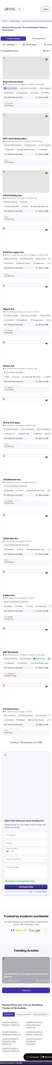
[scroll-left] (39, 930)
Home (4, 21)
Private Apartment (38, 39)
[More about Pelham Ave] (26, 356)
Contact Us (12, 1063)
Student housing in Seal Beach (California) (34, 1041)
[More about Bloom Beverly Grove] (26, 68)
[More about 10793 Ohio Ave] (26, 528)
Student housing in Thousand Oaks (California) (10, 1041)
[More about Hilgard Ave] (26, 299)
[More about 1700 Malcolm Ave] (26, 469)
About (3, 1063)
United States (14, 21)
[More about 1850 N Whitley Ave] (26, 181)
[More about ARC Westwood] (26, 642)
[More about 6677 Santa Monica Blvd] (26, 124)
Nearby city (8, 1014)
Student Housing (13, 39)
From (9, 104)
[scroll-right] (45, 930)
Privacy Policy (41, 891)
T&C (30, 891)
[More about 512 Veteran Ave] (26, 699)
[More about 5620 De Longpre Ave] (26, 242)
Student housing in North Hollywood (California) (34, 1025)
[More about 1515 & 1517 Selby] (26, 413)
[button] (8, 851)
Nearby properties (40, 1014)
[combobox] (27, 9)
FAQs (20, 1063)
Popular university (23, 1014)
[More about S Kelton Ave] (26, 585)
